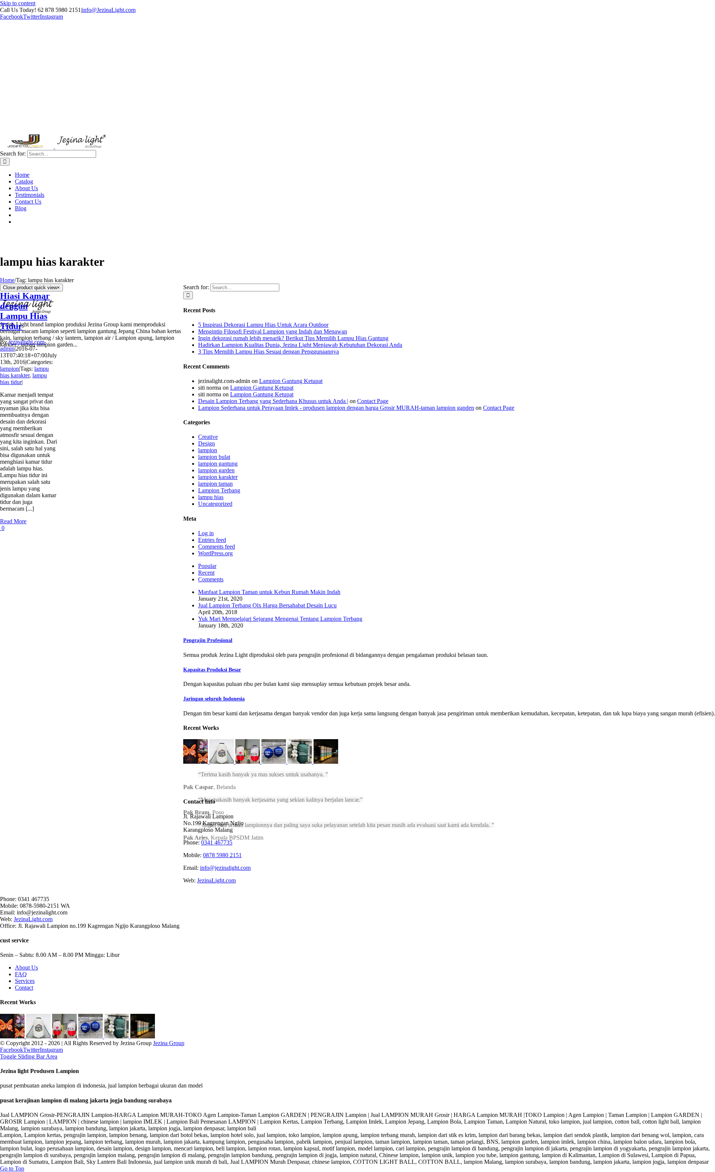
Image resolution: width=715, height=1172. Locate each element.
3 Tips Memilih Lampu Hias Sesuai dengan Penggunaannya (268, 351)
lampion (9, 368)
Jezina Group (168, 1043)
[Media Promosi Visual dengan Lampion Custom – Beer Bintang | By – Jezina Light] (248, 762)
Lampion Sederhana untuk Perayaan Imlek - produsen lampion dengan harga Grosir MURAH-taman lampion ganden (336, 408)
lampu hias (210, 497)
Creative (208, 437)
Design (206, 443)
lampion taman (215, 483)
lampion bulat (214, 457)
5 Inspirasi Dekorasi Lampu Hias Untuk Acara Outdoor (263, 325)
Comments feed (216, 546)
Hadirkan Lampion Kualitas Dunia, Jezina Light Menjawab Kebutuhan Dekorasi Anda (300, 345)
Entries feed (212, 540)
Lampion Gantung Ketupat (290, 381)
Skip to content (17, 3)
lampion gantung (218, 463)
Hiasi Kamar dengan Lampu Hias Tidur (25, 311)
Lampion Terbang (219, 490)
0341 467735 (216, 842)
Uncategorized (215, 504)
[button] (207, 640)
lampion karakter (218, 477)
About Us (26, 967)
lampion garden (216, 470)
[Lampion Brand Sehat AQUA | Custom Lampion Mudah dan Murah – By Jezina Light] (274, 762)
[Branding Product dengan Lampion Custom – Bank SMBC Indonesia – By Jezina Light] (300, 762)
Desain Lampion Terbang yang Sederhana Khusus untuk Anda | (273, 401)
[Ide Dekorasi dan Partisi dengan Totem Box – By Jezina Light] (326, 762)
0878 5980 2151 (222, 855)
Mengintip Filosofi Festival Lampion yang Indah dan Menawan (272, 331)
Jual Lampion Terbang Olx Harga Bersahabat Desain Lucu (267, 605)
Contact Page (372, 401)
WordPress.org (215, 553)
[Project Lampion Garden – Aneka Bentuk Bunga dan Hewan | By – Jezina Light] (196, 762)
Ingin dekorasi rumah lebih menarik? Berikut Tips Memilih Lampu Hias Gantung (293, 338)
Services (25, 981)
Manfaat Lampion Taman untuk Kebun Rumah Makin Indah (269, 592)
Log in (206, 533)
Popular (207, 566)
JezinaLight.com (216, 880)
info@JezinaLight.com (109, 10)
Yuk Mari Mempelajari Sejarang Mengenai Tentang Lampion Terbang (280, 619)
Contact (24, 987)
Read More (13, 521)
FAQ (21, 974)
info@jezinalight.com (225, 868)
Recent (206, 572)
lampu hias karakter (24, 372)
